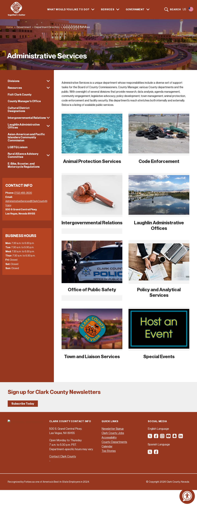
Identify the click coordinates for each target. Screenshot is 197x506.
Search (175, 9)
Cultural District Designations (19, 109)
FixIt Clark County (20, 94)
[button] (27, 81)
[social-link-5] (174, 437)
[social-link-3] (162, 437)
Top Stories (109, 450)
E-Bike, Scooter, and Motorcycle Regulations (24, 165)
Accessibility (109, 437)
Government (23, 27)
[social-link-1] (150, 437)
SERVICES (107, 9)
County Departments (114, 442)
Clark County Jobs (113, 433)
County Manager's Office (24, 101)
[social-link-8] (156, 453)
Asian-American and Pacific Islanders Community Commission (26, 137)
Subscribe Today (22, 403)
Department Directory (46, 27)
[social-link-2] (156, 437)
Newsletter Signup (113, 428)
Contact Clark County (62, 456)
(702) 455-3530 (23, 192)
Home (9, 27)
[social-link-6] (181, 437)
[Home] (16, 15)
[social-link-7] (150, 453)
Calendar (107, 446)
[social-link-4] (168, 437)
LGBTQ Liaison (17, 147)
